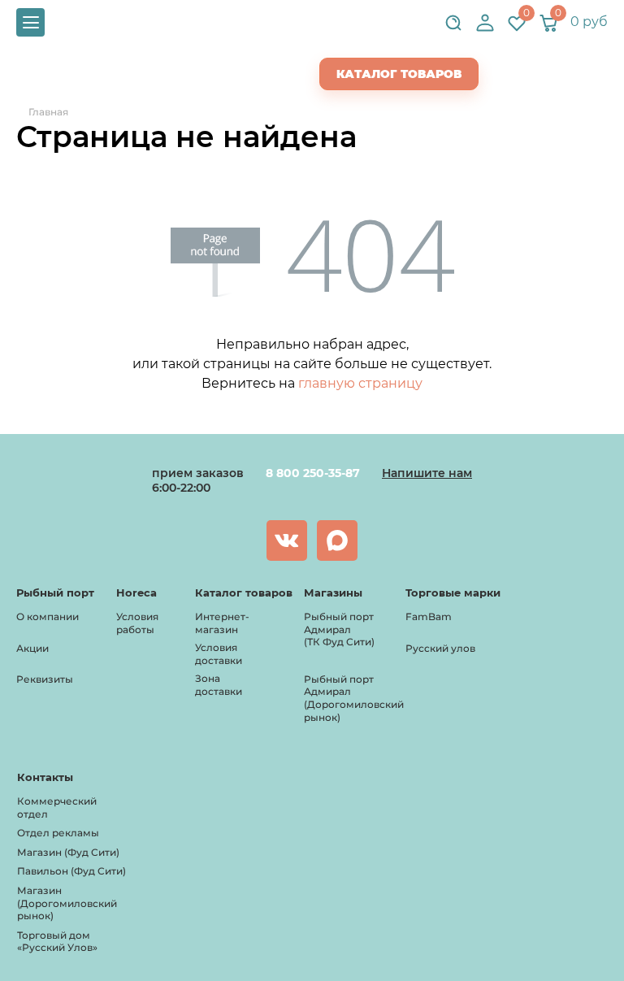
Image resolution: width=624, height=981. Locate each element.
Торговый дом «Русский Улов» (57, 941)
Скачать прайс (236, 74)
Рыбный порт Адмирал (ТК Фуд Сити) (339, 629)
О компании (47, 616)
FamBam (428, 616)
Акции (32, 648)
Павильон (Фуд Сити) (71, 871)
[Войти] (485, 23)
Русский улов (440, 648)
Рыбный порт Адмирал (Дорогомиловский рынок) (354, 698)
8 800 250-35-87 (313, 473)
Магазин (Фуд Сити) (68, 852)
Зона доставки (218, 684)
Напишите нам (427, 473)
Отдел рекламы (58, 833)
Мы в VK (286, 540)
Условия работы (137, 623)
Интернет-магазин (222, 623)
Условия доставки (218, 653)
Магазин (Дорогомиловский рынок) (67, 903)
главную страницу (360, 383)
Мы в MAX (337, 540)
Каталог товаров (399, 74)
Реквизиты (44, 679)
